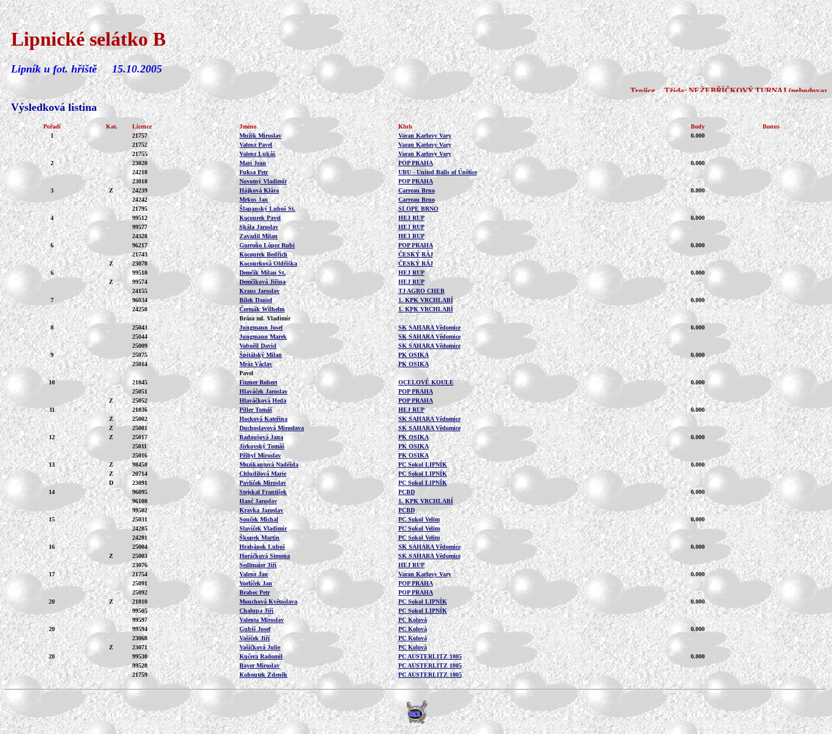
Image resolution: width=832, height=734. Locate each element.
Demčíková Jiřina (262, 281)
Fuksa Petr (253, 172)
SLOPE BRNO (418, 208)
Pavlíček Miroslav (262, 482)
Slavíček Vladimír (263, 528)
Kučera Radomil (261, 656)
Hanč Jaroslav (258, 501)
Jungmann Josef (261, 327)
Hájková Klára (259, 190)
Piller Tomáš (255, 409)
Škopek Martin (259, 537)
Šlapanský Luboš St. (267, 208)
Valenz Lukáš (257, 153)
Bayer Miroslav (259, 665)
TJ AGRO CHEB (421, 291)
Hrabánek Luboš (262, 546)
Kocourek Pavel (260, 217)
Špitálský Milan (260, 354)
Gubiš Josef (254, 629)
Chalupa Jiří (256, 610)
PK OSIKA (413, 354)
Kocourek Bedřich (263, 254)
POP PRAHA (415, 163)
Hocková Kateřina (263, 418)
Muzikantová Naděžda (268, 464)
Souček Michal (258, 519)
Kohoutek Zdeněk (263, 674)
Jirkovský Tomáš (261, 446)
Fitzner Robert (258, 382)
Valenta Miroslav (261, 619)
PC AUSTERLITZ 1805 (430, 656)
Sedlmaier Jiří (258, 565)
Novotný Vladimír (263, 181)
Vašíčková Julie (259, 647)
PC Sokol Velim (419, 519)
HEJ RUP (411, 217)
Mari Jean (252, 163)
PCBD (406, 492)
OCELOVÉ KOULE (426, 382)
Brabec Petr (254, 592)
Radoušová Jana (261, 437)
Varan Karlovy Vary (424, 135)
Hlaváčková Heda (262, 400)
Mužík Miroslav (260, 135)
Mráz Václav (255, 364)
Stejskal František (263, 492)
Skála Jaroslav (258, 227)
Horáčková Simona (264, 555)
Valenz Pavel (255, 144)
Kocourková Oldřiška (268, 263)
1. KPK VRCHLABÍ (425, 300)
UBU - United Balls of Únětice (437, 172)
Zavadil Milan (258, 236)
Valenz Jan (253, 574)
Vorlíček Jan (255, 583)
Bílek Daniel (255, 300)
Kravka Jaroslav (261, 510)
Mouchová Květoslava (268, 601)
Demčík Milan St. (262, 272)
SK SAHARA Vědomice (429, 327)
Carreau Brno (416, 190)
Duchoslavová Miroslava (271, 428)
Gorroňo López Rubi (267, 245)
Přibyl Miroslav (260, 455)
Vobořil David (258, 345)
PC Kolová (412, 619)
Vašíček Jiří (254, 638)
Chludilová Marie (262, 473)
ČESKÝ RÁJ (415, 254)
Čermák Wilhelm (261, 309)
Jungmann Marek (263, 336)
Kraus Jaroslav (259, 291)
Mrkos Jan (253, 199)
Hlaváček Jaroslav (263, 391)
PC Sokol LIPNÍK (422, 464)
